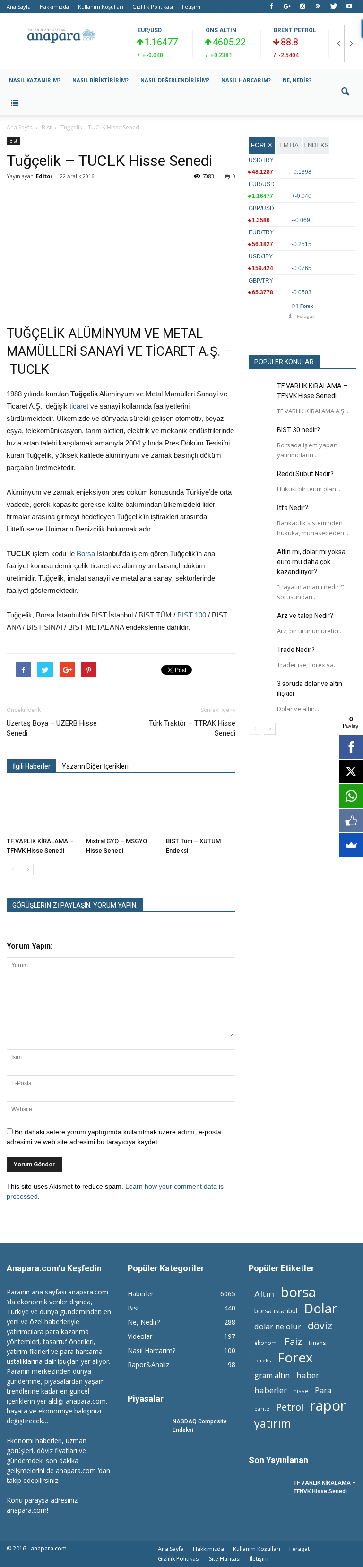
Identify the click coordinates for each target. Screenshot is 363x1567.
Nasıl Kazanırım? (34, 80)
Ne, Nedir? (297, 80)
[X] (351, 771)
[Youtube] (349, 6)
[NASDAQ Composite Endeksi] (146, 1430)
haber (307, 1375)
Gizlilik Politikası (152, 6)
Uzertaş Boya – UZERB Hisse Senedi (52, 728)
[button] (345, 92)
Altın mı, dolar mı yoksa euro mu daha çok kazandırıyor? (311, 561)
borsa (298, 1292)
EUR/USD (150, 30)
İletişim (191, 6)
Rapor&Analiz (148, 1364)
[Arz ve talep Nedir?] (260, 622)
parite (261, 1408)
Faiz (293, 1341)
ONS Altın (221, 30)
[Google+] (287, 6)
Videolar (140, 1336)
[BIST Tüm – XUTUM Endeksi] (200, 809)
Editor (44, 176)
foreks (262, 1360)
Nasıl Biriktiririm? (100, 80)
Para (323, 1390)
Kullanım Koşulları (100, 6)
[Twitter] (334, 6)
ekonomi (266, 1342)
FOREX (261, 145)
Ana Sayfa (19, 6)
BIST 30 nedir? (298, 430)
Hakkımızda (54, 6)
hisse (301, 1391)
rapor (328, 1406)
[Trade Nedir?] (260, 656)
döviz (320, 1325)
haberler (270, 1390)
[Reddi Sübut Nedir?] (260, 481)
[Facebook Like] (351, 820)
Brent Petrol (295, 30)
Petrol (289, 1407)
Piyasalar (146, 1399)
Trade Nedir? (296, 649)
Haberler (141, 1293)
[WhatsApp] (351, 796)
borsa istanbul (275, 1310)
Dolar (320, 1308)
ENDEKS (316, 145)
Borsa (86, 553)
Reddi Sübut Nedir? (305, 474)
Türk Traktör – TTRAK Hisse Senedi (192, 728)
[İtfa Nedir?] (260, 515)
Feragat (299, 1549)
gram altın (272, 1375)
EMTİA (289, 145)
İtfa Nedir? (292, 508)
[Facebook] (271, 6)
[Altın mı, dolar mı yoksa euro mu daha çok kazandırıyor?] (260, 559)
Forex (306, 305)
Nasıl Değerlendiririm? (174, 80)
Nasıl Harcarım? (246, 80)
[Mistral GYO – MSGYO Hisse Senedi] (121, 809)
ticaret (78, 406)
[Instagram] (302, 6)
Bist (13, 140)
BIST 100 (191, 615)
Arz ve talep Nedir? (305, 615)
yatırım (272, 1424)
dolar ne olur (277, 1327)
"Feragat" (305, 316)
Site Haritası (225, 1559)
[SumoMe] (351, 845)
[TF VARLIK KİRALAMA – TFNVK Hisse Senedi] (41, 809)
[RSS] (318, 6)
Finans (317, 1343)
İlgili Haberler (31, 766)
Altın (264, 1294)
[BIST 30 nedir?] (260, 437)
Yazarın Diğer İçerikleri (95, 766)
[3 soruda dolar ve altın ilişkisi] (260, 690)
